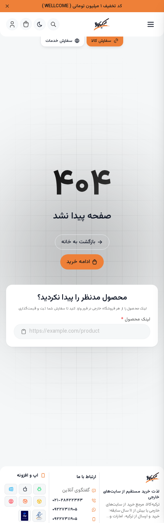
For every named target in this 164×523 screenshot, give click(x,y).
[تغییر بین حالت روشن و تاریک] (40, 24)
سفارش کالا (101, 41)
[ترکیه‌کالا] (101, 24)
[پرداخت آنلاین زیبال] (24, 515)
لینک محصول (135, 319)
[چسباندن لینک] (23, 331)
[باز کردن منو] (150, 24)
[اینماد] (39, 515)
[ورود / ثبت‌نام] (12, 24)
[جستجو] (53, 24)
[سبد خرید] (26, 24)
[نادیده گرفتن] (7, 6)
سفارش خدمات (58, 41)
